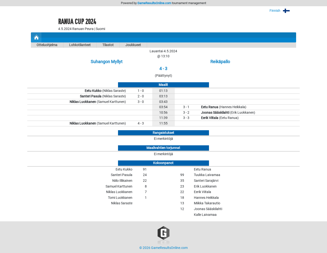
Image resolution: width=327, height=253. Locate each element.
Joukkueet (133, 45)
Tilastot (108, 45)
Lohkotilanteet (80, 45)
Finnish (275, 11)
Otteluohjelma (47, 45)
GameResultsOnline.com (154, 3)
